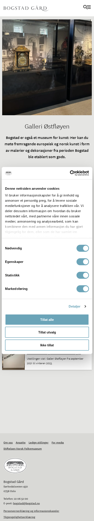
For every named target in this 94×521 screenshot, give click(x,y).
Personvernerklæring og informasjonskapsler (31, 511)
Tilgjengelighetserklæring (19, 517)
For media (58, 442)
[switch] (83, 261)
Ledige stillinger (39, 442)
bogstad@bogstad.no (26, 503)
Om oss (8, 442)
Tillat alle (47, 319)
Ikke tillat (47, 345)
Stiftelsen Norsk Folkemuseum (22, 448)
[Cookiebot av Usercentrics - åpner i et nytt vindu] (70, 173)
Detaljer (75, 306)
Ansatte (21, 442)
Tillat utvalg (47, 332)
